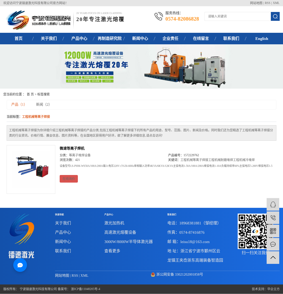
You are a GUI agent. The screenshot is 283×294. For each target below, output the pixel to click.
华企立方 (273, 289)
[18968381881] (273, 217)
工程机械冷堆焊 (244, 160)
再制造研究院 (110, 38)
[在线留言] (273, 244)
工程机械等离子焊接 (194, 160)
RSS (267, 3)
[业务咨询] (273, 204)
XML (276, 3)
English (261, 38)
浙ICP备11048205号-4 (85, 289)
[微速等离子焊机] (31, 169)
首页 (19, 38)
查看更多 (112, 251)
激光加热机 (114, 223)
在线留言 (201, 38)
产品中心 (79, 38)
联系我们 (231, 38)
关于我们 (49, 38)
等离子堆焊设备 (80, 155)
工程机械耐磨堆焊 (220, 160)
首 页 (30, 94)
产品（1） (19, 104)
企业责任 (170, 38)
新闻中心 (140, 38)
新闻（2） (44, 104)
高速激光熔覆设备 (120, 232)
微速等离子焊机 (72, 148)
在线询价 (69, 178)
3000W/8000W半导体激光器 (128, 241)
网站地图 (256, 3)
